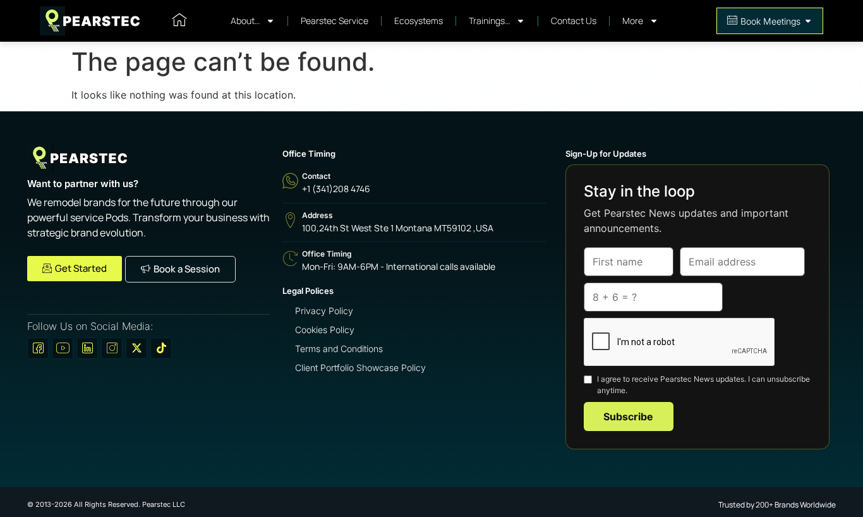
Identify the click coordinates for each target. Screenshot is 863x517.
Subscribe (628, 416)
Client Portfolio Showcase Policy (360, 367)
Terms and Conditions (339, 348)
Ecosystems (418, 21)
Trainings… (489, 21)
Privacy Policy (324, 310)
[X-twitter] (136, 348)
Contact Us (573, 21)
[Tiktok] (161, 348)
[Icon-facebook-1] (38, 348)
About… (245, 21)
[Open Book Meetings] (808, 21)
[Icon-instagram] (112, 348)
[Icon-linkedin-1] (87, 348)
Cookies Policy (324, 329)
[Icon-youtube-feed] (62, 348)
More (632, 21)
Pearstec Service (334, 21)
